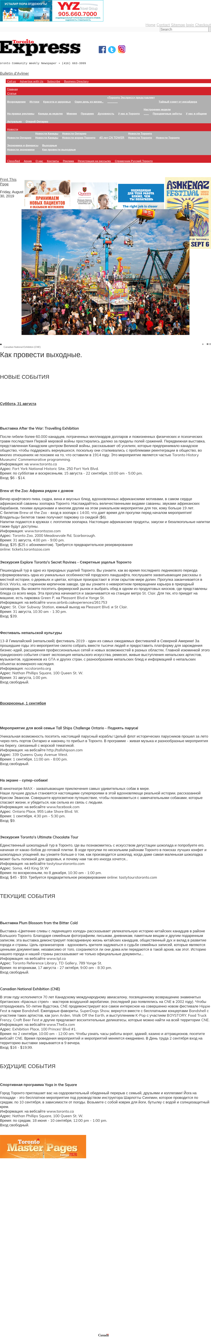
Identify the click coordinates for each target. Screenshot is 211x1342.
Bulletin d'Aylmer (14, 73)
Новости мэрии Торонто (78, 137)
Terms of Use (4, 1340)
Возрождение (16, 101)
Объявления (10, 1277)
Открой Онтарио (37, 121)
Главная (12, 89)
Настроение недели (157, 109)
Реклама (68, 161)
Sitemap (178, 24)
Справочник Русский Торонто (134, 161)
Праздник (87, 113)
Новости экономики (21, 149)
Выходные (49, 145)
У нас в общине (196, 113)
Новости (12, 129)
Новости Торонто (140, 133)
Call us (11, 81)
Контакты (53, 161)
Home (150, 24)
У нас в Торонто (129, 113)
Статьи (11, 93)
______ (112, 101)
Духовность (106, 113)
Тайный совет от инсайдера (178, 101)
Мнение (72, 113)
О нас (39, 161)
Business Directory (76, 81)
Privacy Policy (17, 1340)
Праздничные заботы (167, 113)
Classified (13, 161)
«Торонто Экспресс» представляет (131, 97)
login (190, 24)
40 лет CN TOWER (111, 137)
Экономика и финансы (22, 145)
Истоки (34, 101)
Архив (28, 161)
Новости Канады (46, 133)
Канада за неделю (50, 113)
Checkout (203, 24)
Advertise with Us (31, 81)
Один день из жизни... (89, 101)
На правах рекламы (20, 113)
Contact (163, 24)
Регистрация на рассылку (94, 161)
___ (146, 113)
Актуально (14, 121)
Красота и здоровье (57, 101)
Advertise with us (15, 1314)
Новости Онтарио (19, 137)
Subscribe (53, 81)
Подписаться (11, 1264)
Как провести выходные (59, 149)
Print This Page (8, 181)
